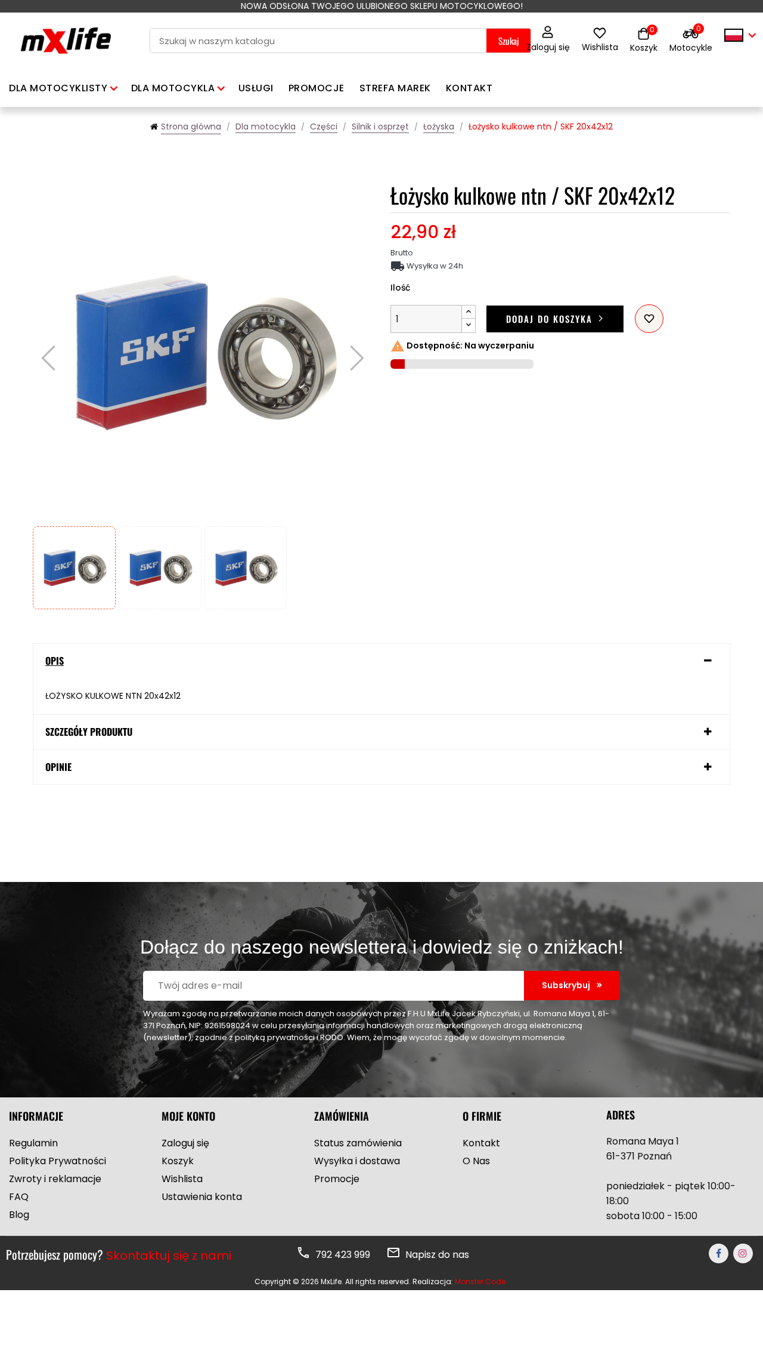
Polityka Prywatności (57, 1161)
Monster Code (480, 1281)
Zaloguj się (548, 47)
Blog (19, 1215)
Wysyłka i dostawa (357, 1161)
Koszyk (178, 1161)
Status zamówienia (358, 1143)
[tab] (381, 661)
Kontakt (481, 1143)
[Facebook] (718, 1253)
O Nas (476, 1161)
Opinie (58, 767)
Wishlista (600, 47)
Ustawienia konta (202, 1197)
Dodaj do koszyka (549, 318)
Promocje (336, 1179)
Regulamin (33, 1143)
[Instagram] (743, 1253)
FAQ (19, 1197)
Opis (54, 661)
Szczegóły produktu (88, 732)
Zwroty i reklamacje (55, 1179)
